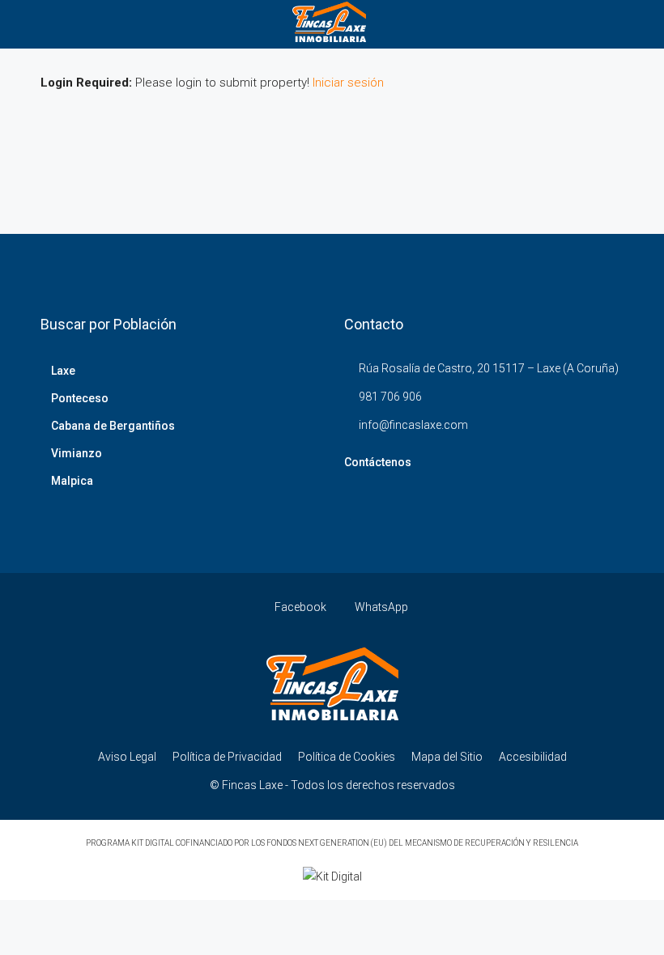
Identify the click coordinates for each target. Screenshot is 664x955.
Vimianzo (76, 453)
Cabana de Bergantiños (113, 425)
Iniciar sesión (348, 82)
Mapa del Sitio (447, 756)
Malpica (72, 480)
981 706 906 (390, 396)
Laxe (63, 370)
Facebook (300, 607)
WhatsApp (380, 607)
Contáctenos (377, 462)
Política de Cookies (346, 756)
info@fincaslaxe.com (413, 424)
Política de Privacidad (227, 756)
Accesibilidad (533, 756)
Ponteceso (80, 398)
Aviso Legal (127, 756)
